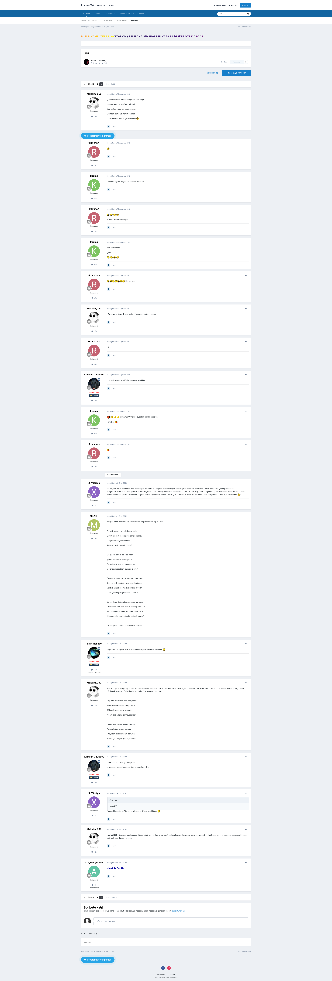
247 (95, 198)
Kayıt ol (245, 5)
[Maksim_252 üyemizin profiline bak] (94, 103)
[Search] (248, 14)
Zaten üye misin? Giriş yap (224, 5)
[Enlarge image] (137, 118)
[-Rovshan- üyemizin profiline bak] (94, 152)
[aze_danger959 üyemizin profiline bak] (94, 871)
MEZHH (94, 516)
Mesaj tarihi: (118, 94)
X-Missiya (94, 483)
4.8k (95, 670)
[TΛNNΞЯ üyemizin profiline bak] (86, 62)
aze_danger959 (94, 862)
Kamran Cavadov (94, 374)
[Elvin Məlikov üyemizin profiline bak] (94, 653)
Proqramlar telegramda (99, 135)
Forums (134, 20)
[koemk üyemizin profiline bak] (94, 185)
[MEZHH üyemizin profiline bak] (94, 525)
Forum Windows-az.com (97, 5)
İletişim (172, 974)
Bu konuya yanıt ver (237, 73)
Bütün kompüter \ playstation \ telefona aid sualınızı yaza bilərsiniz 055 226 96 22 (142, 36)
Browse (86, 14)
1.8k (95, 165)
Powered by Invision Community (166, 977)
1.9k (95, 539)
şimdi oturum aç (178, 911)
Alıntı (114, 126)
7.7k (95, 401)
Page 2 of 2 (111, 84)
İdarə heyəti (122, 20)
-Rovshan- (94, 142)
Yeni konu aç (212, 73)
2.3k (95, 116)
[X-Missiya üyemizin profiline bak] (94, 492)
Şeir (105, 63)
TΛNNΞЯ (101, 60)
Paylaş (223, 62)
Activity (97, 14)
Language (161, 974)
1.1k (94, 505)
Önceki (91, 84)
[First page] (84, 84)
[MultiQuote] (108, 126)
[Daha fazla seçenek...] (246, 94)
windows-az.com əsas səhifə (132, 14)
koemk (94, 175)
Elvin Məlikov (94, 643)
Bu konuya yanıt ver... (107, 921)
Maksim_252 (94, 94)
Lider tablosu (107, 20)
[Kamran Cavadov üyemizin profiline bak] (94, 384)
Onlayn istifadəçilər (89, 20)
